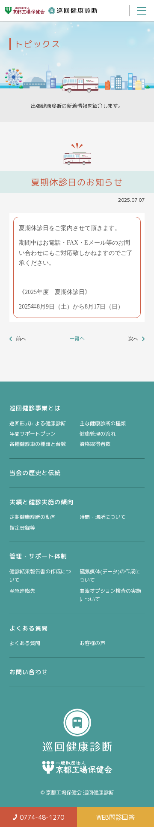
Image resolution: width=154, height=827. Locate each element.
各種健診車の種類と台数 (37, 444)
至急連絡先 (22, 590)
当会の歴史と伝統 (35, 473)
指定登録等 (22, 527)
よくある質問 (28, 628)
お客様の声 (92, 643)
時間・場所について (103, 517)
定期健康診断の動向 (32, 517)
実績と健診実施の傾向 (41, 502)
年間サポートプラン (32, 433)
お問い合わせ (28, 672)
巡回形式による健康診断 (37, 423)
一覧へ (77, 338)
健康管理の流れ (98, 433)
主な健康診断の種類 (103, 423)
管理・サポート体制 (38, 556)
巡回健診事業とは (35, 408)
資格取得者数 (95, 444)
